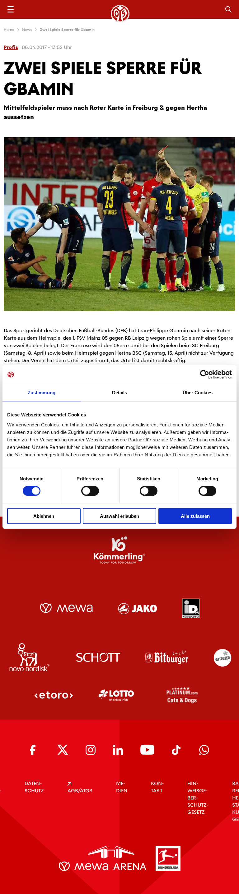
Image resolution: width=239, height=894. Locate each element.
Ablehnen (43, 515)
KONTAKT (157, 787)
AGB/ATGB (80, 790)
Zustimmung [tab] (41, 392)
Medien (121, 787)
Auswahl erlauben (119, 515)
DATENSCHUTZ (34, 787)
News (27, 29)
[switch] (90, 491)
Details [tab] (119, 392)
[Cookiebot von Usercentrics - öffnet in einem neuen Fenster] (204, 374)
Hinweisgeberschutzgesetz (198, 797)
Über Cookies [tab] (198, 392)
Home (9, 29)
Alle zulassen (195, 515)
